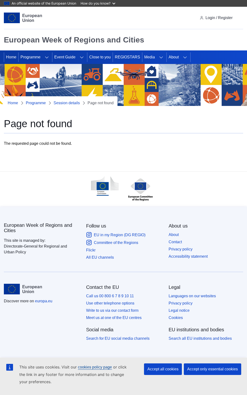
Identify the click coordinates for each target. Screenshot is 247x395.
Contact (175, 242)
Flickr (91, 250)
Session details (67, 103)
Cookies (176, 318)
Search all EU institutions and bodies (200, 338)
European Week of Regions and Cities (38, 227)
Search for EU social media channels (118, 338)
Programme (31, 57)
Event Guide (64, 57)
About (174, 57)
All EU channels (100, 257)
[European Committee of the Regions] (138, 202)
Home (11, 57)
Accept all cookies (162, 369)
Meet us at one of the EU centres (114, 318)
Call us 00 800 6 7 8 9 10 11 (110, 296)
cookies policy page (95, 367)
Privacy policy (180, 249)
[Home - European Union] (23, 18)
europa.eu (43, 301)
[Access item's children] (46, 57)
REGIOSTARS (127, 57)
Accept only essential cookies (212, 369)
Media (149, 57)
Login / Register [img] (219, 18)
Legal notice (179, 310)
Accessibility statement (188, 256)
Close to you (100, 57)
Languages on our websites (192, 296)
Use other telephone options (110, 303)
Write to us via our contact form (112, 310)
